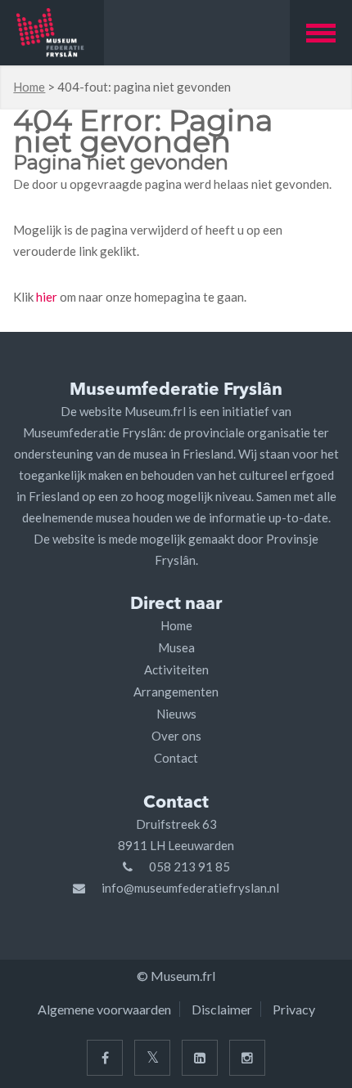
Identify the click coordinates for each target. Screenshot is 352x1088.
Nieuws (176, 713)
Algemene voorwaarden (104, 1009)
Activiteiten (176, 669)
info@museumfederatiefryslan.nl (190, 887)
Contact (176, 757)
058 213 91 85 (189, 866)
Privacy (294, 1009)
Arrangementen (176, 691)
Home (29, 86)
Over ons (176, 735)
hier (46, 296)
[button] (321, 32)
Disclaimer (222, 1009)
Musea (176, 647)
